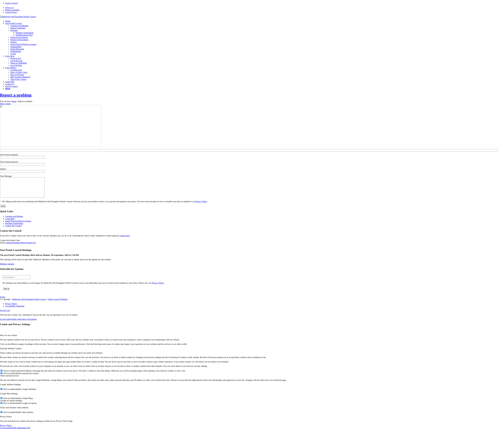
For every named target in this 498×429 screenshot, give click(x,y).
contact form (124, 236)
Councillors (10, 219)
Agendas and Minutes (14, 216)
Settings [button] (33, 319)
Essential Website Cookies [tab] (11, 348)
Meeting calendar (7, 264)
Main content (5, 104)
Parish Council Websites (57, 299)
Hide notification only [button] (21, 319)
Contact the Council (13, 226)
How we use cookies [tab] (8, 335)
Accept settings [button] (6, 319)
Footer (2, 297)
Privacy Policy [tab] (6, 417)
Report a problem (12, 10)
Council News (11, 12)
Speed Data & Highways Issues (18, 221)
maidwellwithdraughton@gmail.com (21, 243)
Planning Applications (14, 223)
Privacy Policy (201, 201)
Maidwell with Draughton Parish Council (29, 299)
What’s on (9, 7)
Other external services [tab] (9, 376)
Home (13, 101)
